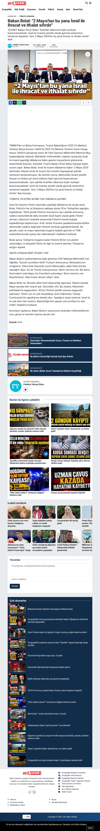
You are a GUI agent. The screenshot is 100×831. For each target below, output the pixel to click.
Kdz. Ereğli (19, 9)
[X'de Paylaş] (15, 103)
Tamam (90, 828)
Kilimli (51, 9)
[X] (34, 792)
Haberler (12, 16)
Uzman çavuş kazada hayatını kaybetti (68, 493)
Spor (68, 9)
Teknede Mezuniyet (59, 802)
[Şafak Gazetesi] (17, 3)
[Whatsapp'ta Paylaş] (19, 103)
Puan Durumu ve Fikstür (71, 784)
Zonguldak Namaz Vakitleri (73, 778)
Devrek (42, 9)
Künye (53, 799)
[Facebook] (30, 792)
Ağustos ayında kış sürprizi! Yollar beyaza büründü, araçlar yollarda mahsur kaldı (28, 430)
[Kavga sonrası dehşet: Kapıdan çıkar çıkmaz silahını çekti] (70, 447)
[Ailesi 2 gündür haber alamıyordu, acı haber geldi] (70, 415)
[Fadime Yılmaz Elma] (15, 386)
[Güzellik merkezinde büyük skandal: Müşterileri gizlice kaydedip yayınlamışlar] (29, 447)
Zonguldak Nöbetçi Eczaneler (74, 773)
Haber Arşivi (67, 792)
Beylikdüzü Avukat (17, 805)
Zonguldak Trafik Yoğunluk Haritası (76, 781)
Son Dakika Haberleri (70, 789)
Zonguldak (7, 9)
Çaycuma (31, 9)
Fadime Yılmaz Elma (34, 384)
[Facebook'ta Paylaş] (10, 103)
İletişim (13, 799)
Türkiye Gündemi (26, 16)
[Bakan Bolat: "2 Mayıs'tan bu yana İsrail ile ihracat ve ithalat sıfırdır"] (50, 75)
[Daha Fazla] (24, 103)
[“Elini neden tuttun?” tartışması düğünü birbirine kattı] (29, 479)
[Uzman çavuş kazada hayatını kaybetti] (70, 479)
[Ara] (86, 3)
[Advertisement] (53, 124)
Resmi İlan (78, 9)
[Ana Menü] (90, 3)
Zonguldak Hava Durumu (72, 775)
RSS (28, 817)
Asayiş (60, 9)
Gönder (14, 586)
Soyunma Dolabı (16, 802)
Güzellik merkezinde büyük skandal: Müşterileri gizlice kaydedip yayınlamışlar (28, 462)
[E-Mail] (26, 390)
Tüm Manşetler (68, 786)
